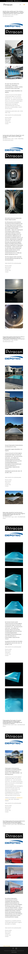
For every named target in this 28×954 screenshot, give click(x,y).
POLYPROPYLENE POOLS (8, 16)
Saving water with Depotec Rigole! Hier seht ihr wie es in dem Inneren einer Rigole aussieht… (13, 136)
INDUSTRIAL (20, 138)
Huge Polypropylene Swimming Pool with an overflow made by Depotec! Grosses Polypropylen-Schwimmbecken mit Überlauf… (14, 338)
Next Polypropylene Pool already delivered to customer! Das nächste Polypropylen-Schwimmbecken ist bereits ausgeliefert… (14, 822)
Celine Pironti (7, 14)
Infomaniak (14, 952)
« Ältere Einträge (6, 946)
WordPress (13, 950)
